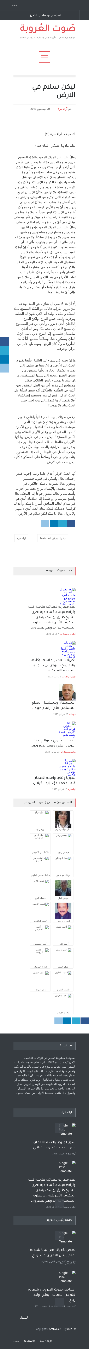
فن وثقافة (71, 1261)
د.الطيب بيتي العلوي (40, 875)
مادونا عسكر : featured (53, 538)
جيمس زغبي (63, 852)
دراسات (72, 751)
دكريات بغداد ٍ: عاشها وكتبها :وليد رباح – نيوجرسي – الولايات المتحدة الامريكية (52, 665)
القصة (73, 676)
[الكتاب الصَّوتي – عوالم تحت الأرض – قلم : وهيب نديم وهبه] (67, 730)
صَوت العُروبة (48, 30)
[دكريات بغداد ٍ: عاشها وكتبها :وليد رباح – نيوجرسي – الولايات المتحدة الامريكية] (67, 649)
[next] (59, 1203)
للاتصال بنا (29, 1341)
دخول (16, 1341)
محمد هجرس (63, 1012)
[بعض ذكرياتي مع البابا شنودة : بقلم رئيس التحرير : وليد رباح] (67, 1239)
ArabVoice (55, 1329)
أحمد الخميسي (40, 943)
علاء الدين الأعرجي (40, 852)
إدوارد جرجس (63, 920)
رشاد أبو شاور (63, 875)
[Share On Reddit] (45, 523)
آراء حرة (62, 109)
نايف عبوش (40, 989)
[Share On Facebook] (71, 523)
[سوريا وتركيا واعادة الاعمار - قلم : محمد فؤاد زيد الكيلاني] (67, 1131)
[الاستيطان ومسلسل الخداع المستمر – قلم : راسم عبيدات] (67, 692)
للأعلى (23, 1318)
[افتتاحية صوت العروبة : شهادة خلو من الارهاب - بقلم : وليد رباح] (67, 1279)
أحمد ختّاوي (63, 943)
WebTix (71, 1329)
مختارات (63, 633)
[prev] (59, 1128)
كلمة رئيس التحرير (57, 1261)
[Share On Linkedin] (54, 523)
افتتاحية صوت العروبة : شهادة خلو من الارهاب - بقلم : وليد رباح (52, 1295)
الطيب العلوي (63, 989)
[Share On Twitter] (62, 523)
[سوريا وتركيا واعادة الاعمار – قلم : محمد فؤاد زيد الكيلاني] (67, 767)
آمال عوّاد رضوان (63, 829)
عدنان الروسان (40, 966)
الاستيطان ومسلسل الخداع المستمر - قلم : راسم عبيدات (47, 15)
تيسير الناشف (40, 920)
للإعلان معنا (46, 1341)
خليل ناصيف (63, 966)
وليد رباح (40, 829)
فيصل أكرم (40, 897)
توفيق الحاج (63, 897)
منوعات (72, 714)
